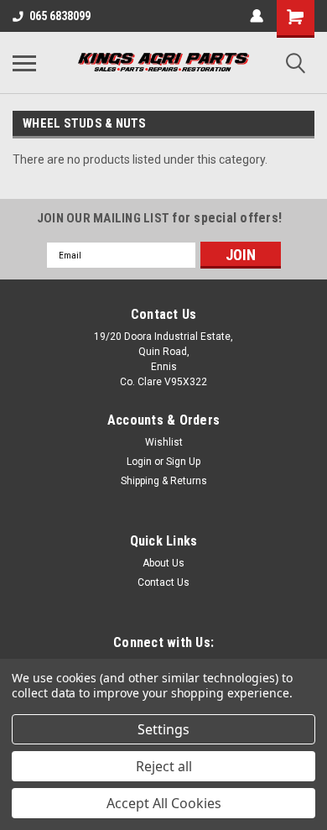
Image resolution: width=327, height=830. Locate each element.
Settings (163, 729)
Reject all (164, 766)
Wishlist (164, 442)
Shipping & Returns (164, 481)
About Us (163, 563)
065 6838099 (60, 16)
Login (139, 461)
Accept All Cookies (163, 803)
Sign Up (183, 461)
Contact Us (163, 582)
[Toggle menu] (24, 63)
